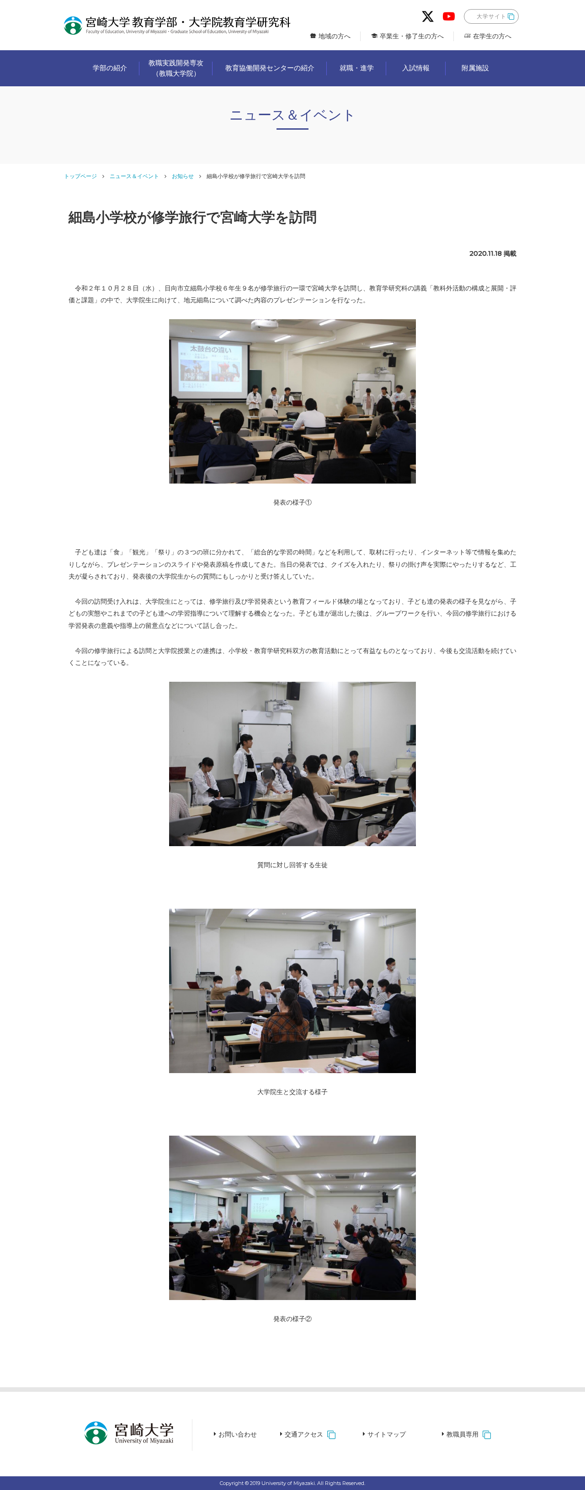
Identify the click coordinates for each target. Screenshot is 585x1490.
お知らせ (183, 176)
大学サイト (491, 16)
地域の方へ (335, 36)
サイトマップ (386, 1434)
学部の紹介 (110, 67)
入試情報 (416, 67)
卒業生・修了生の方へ (412, 36)
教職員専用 (463, 1434)
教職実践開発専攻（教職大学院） (176, 68)
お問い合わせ (237, 1434)
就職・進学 (357, 67)
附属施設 (475, 67)
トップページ (80, 176)
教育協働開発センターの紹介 (269, 67)
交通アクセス (304, 1434)
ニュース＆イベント (134, 176)
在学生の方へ (492, 36)
